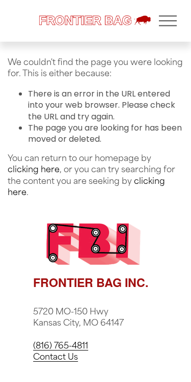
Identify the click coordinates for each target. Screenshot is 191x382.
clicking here (34, 170)
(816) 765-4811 (60, 346)
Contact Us (55, 358)
